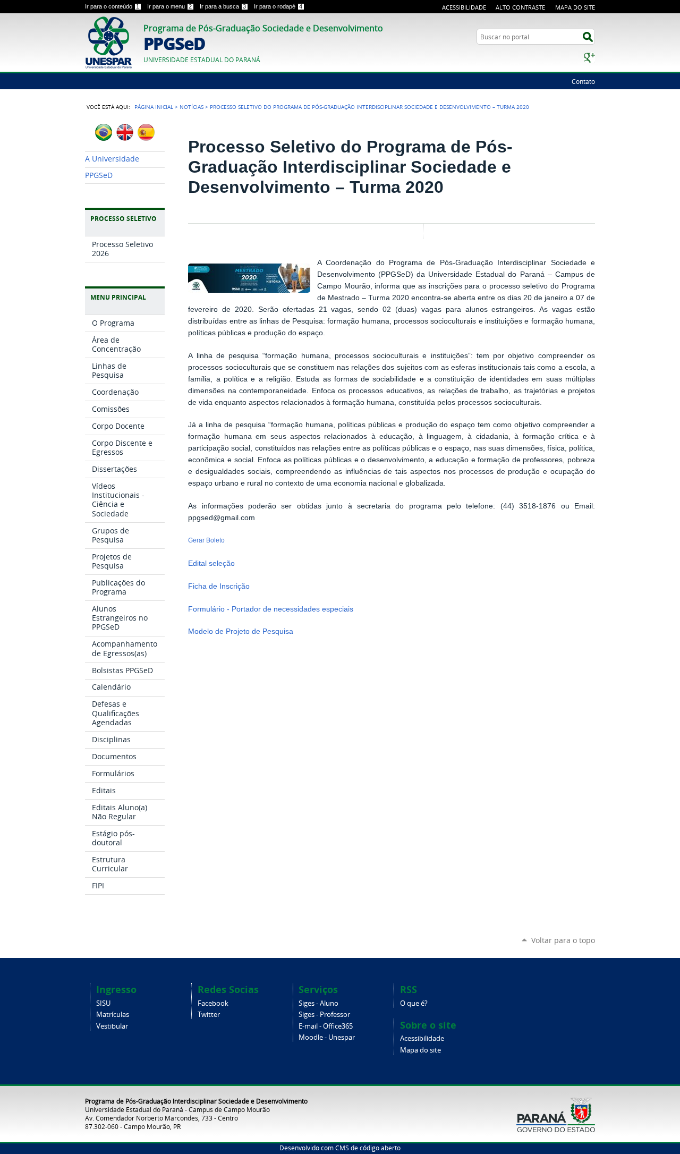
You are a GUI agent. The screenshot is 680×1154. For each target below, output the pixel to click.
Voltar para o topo (563, 940)
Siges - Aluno (318, 1003)
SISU (103, 1003)
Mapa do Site (575, 7)
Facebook (213, 1003)
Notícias (191, 107)
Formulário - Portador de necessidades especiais (270, 609)
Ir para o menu (169, 6)
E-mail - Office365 (326, 1026)
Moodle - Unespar (327, 1037)
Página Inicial (153, 107)
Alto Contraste (520, 7)
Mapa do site (420, 1050)
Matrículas (112, 1014)
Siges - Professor (324, 1014)
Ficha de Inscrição (219, 586)
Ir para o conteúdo (112, 6)
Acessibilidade (464, 7)
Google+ (589, 57)
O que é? (414, 1003)
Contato (583, 81)
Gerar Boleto (206, 540)
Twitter (209, 1014)
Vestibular (112, 1026)
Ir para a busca (223, 6)
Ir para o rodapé (278, 6)
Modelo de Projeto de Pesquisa (240, 631)
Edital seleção (211, 563)
